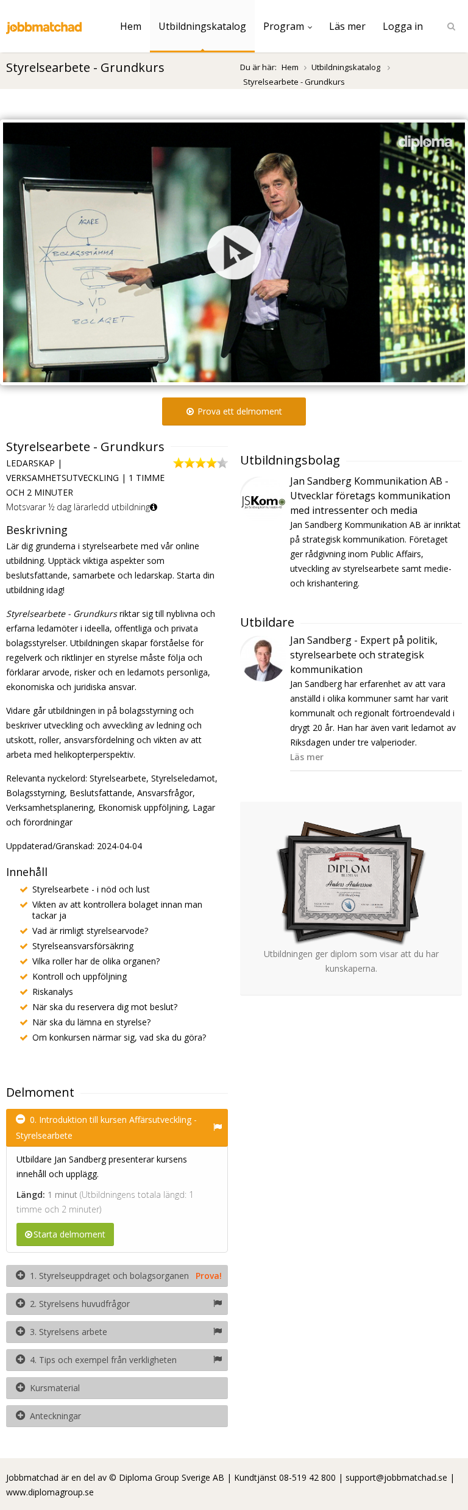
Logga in (403, 26)
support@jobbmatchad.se (396, 1477)
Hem (130, 26)
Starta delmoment (69, 1234)
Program (283, 26)
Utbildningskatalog (202, 26)
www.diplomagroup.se (50, 1492)
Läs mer (347, 26)
